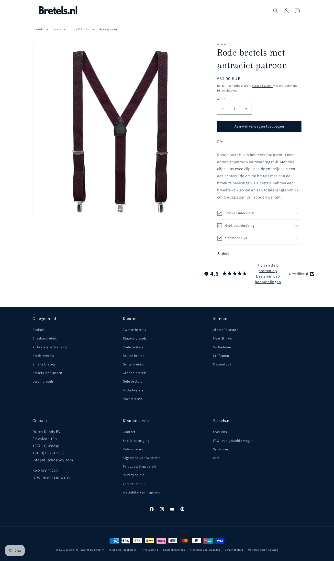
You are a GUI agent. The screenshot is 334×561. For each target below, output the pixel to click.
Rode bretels (133, 347)
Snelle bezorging (136, 440)
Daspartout (222, 364)
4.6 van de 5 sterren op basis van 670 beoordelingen (268, 273)
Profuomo (221, 355)
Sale (216, 458)
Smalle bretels (44, 364)
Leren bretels (43, 381)
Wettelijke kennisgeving (141, 492)
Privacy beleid (134, 475)
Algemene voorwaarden (205, 549)
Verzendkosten (262, 85)
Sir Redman (222, 347)
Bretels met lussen (47, 373)
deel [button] (225, 253)
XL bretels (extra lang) (50, 347)
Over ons (220, 432)
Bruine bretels (134, 355)
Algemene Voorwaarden (142, 458)
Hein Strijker (223, 338)
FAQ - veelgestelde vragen (233, 440)
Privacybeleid (149, 549)
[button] (40, 29)
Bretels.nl (72, 549)
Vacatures (221, 449)
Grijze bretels (133, 364)
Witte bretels (133, 390)
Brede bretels (43, 355)
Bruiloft (39, 329)
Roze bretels (133, 399)
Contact (129, 432)
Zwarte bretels (134, 329)
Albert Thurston (226, 329)
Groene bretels (134, 373)
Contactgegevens (174, 549)
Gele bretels (132, 381)
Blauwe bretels (134, 338)
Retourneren (133, 449)
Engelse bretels (45, 338)
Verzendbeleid (134, 483)
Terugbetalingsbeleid (139, 466)
